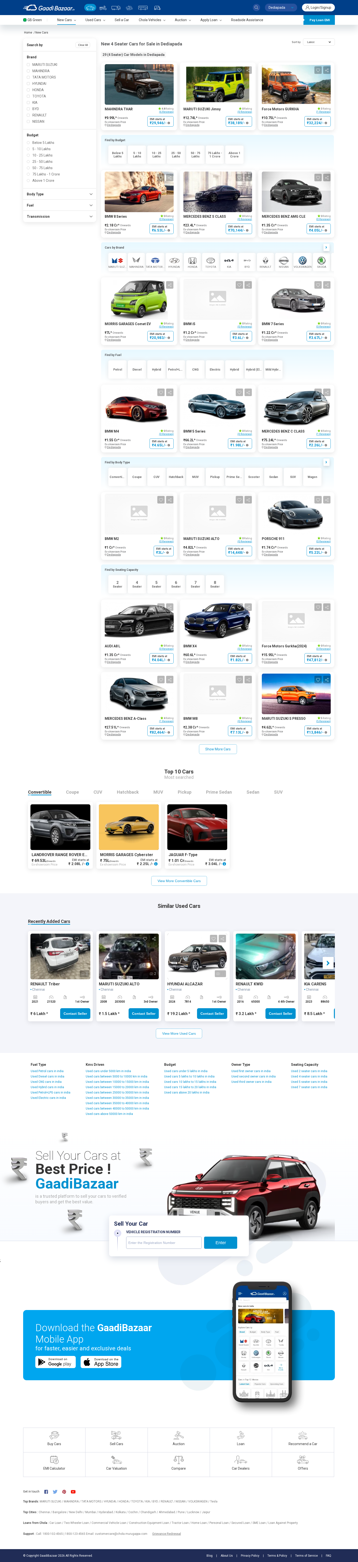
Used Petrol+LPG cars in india (50, 1092)
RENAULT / (168, 1501)
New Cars (41, 32)
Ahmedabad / (168, 1512)
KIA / (148, 1501)
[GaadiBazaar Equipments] (129, 7)
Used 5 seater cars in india (309, 1082)
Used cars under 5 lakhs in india (185, 1071)
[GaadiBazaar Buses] (143, 7)
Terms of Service (306, 1555)
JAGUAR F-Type (183, 854)
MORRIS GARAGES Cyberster (126, 854)
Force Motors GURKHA (280, 109)
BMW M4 (112, 431)
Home (28, 32)
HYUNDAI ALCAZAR (185, 984)
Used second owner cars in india (253, 1076)
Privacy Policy (250, 1555)
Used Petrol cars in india (47, 1071)
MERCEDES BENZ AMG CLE (283, 216)
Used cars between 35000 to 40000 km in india (117, 1103)
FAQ (328, 1555)
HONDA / (125, 1501)
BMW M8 (190, 718)
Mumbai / (92, 1512)
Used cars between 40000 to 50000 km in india (117, 1108)
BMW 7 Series (273, 324)
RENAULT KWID (249, 984)
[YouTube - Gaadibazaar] (75, 1491)
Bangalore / (61, 1512)
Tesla (213, 1501)
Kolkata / (122, 1512)
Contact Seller (75, 1013)
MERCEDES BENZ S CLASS (204, 216)
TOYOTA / (138, 1501)
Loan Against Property (283, 1523)
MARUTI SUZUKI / (52, 1501)
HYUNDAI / (111, 1501)
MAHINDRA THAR (119, 109)
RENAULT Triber (45, 984)
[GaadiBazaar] (49, 7)
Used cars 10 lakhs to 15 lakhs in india (190, 1082)
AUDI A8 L (112, 646)
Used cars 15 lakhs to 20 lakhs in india (190, 1087)
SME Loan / (260, 1523)
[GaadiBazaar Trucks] (116, 7)
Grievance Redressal (166, 1534)
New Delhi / (77, 1512)
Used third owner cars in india (251, 1082)
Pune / (182, 1512)
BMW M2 (112, 539)
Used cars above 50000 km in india (109, 1114)
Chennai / (46, 1512)
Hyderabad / (107, 1512)
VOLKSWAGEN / (199, 1501)
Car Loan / (56, 1523)
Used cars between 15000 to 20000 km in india (117, 1087)
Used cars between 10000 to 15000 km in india (117, 1082)
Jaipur (206, 1512)
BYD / (156, 1501)
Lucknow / (194, 1512)
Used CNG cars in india (46, 1082)
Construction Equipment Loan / (150, 1523)
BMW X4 (190, 646)
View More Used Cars (179, 1033)
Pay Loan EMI (320, 20)
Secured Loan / (242, 1523)
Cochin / (134, 1512)
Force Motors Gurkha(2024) (284, 646)
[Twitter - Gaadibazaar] (57, 1491)
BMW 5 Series (194, 431)
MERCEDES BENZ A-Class (125, 718)
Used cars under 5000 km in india (108, 1071)
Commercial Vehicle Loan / (110, 1523)
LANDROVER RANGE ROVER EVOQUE (65, 854)
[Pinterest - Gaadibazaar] (66, 1491)
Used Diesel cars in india (47, 1076)
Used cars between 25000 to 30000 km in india (117, 1092)
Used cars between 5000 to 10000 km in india (116, 1076)
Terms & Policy (277, 1555)
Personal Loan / (220, 1523)
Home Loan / (200, 1523)
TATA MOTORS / (92, 1501)
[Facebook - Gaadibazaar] (48, 1491)
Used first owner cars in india (251, 1071)
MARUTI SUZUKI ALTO (201, 539)
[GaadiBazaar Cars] (90, 7)
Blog (210, 1555)
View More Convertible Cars (179, 881)
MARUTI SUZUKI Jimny (202, 109)
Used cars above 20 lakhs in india (186, 1092)
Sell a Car (122, 20)
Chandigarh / (150, 1512)
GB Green (35, 20)
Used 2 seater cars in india (309, 1071)
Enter (221, 1242)
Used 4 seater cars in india (309, 1076)
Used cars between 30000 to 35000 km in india (117, 1098)
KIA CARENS (315, 984)
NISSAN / (182, 1501)
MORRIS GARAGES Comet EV (128, 324)
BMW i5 (189, 324)
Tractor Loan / (181, 1523)
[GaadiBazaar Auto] (157, 7)
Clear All (83, 44)
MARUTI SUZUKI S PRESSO (284, 718)
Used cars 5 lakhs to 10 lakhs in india (189, 1076)
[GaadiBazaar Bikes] (102, 7)
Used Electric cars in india (48, 1098)
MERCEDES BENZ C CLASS (283, 431)
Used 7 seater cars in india (309, 1087)
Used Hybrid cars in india (47, 1087)
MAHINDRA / (72, 1501)
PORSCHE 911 (273, 539)
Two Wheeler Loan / (78, 1523)
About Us (227, 1555)
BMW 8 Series (116, 216)
